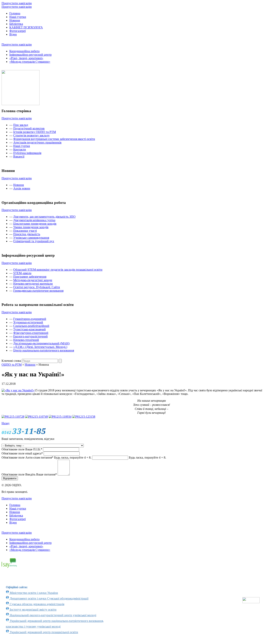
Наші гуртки (17, 16)
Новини (14, 20)
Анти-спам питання (46, 457)
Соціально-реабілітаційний (31, 326)
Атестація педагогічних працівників (37, 142)
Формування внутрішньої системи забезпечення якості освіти (54, 139)
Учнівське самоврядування (31, 237)
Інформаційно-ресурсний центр (30, 54)
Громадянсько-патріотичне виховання (38, 290)
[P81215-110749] (36, 416)
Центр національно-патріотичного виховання (43, 350)
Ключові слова (11, 360)
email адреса (22, 453)
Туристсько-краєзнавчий (29, 329)
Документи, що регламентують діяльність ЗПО (44, 216)
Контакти (19, 149)
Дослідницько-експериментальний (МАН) (41, 343)
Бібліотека (16, 24)
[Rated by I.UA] (251, 602)
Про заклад (20, 125)
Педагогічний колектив (29, 128)
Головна (14, 13)
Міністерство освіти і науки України (33, 592)
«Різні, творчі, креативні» (26, 58)
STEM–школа (22, 273)
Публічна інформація (27, 153)
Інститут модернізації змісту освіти (32, 609)
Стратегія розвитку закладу (31, 135)
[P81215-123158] (83, 416)
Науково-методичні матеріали (33, 283)
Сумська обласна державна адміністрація (36, 604)
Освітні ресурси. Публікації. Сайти (36, 287)
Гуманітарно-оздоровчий (29, 318)
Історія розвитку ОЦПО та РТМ (34, 132)
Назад (5, 423)
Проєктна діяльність (26, 234)
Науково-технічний (26, 340)
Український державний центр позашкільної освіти (43, 632)
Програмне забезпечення (29, 276)
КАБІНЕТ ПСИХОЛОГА (26, 27)
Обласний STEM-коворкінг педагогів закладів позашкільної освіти (57, 269)
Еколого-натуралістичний (30, 336)
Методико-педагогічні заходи (32, 280)
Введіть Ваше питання (29, 474)
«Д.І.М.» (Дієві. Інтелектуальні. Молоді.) (40, 347)
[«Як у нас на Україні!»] (18, 390)
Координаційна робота (24, 51)
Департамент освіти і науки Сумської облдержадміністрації (48, 598)
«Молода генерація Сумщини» (29, 61)
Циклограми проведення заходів (34, 223)
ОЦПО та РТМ (12, 364)
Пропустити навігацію (17, 3)
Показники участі (25, 230)
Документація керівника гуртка (34, 220)
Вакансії (18, 156)
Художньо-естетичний (28, 322)
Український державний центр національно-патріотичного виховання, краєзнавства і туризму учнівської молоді (55, 623)
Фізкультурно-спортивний (30, 333)
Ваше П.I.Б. (22, 449)
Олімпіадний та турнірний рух (33, 241)
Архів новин (21, 188)
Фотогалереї (17, 31)
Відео (13, 34)
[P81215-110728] (13, 416)
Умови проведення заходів (30, 227)
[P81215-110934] (60, 416)
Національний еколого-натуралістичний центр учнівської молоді (52, 615)
